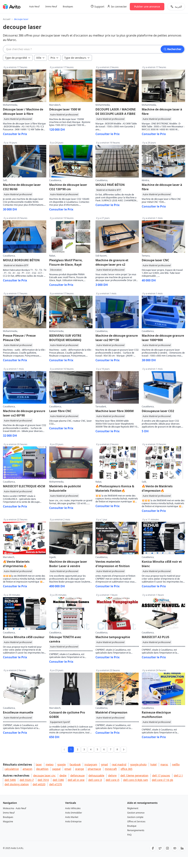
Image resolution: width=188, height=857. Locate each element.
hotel (153, 764)
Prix (52, 57)
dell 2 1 (178, 775)
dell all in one (76, 780)
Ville (38, 57)
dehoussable (96, 775)
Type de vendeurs (75, 57)
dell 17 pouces (161, 775)
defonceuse (77, 775)
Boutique (131, 825)
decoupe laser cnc (44, 775)
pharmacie (94, 769)
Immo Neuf (51, 6)
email (67, 769)
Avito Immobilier (73, 812)
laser (39, 764)
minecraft (111, 769)
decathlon (42, 769)
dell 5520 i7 (27, 780)
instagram (90, 764)
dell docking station (17, 784)
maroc (164, 764)
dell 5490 (10, 780)
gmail (104, 764)
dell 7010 (43, 780)
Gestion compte (135, 817)
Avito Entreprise (73, 821)
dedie (62, 775)
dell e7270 (55, 784)
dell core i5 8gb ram (135, 780)
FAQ (129, 834)
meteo (49, 764)
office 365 (126, 769)
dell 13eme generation (134, 775)
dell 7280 (58, 780)
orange (79, 769)
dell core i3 (95, 780)
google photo (138, 764)
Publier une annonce (147, 6)
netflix (176, 764)
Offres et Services (136, 821)
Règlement (132, 808)
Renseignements (135, 830)
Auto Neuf (34, 6)
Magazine (8, 821)
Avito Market (71, 817)
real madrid (119, 764)
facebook (75, 764)
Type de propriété (16, 57)
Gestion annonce (135, 812)
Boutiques (68, 6)
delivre (112, 775)
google (61, 764)
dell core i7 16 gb (162, 780)
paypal (56, 769)
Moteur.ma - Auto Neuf (14, 808)
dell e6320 (39, 784)
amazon (27, 769)
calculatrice (12, 769)
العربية (178, 6)
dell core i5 (112, 780)
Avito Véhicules (73, 808)
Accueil (6, 19)
